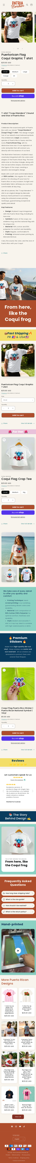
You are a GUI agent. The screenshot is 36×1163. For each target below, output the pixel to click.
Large (25, 72)
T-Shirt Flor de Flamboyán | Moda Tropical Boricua (26, 1008)
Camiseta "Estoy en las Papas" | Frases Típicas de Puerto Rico (26, 1041)
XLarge (5, 76)
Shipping (4, 65)
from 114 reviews (17, 780)
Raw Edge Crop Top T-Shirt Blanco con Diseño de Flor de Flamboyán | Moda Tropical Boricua (26, 1074)
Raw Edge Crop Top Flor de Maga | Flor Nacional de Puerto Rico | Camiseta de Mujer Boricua (9, 1073)
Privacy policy (26, 1155)
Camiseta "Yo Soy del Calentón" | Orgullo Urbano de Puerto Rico (9, 1041)
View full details (26, 423)
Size (2, 396)
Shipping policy (24, 1158)
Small (5, 72)
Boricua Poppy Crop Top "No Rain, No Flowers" (26, 1106)
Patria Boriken (17, 1152)
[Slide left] (14, 49)
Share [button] (5, 253)
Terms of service (13, 1158)
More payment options (18, 100)
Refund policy (16, 1155)
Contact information (19, 1160)
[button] (4, 5)
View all (18, 1117)
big (24, 492)
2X (14, 76)
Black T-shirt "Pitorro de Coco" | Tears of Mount (9, 1106)
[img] (18, 777)
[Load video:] (18, 950)
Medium (15, 72)
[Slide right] (22, 49)
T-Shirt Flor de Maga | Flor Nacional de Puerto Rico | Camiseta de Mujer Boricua (9, 1009)
